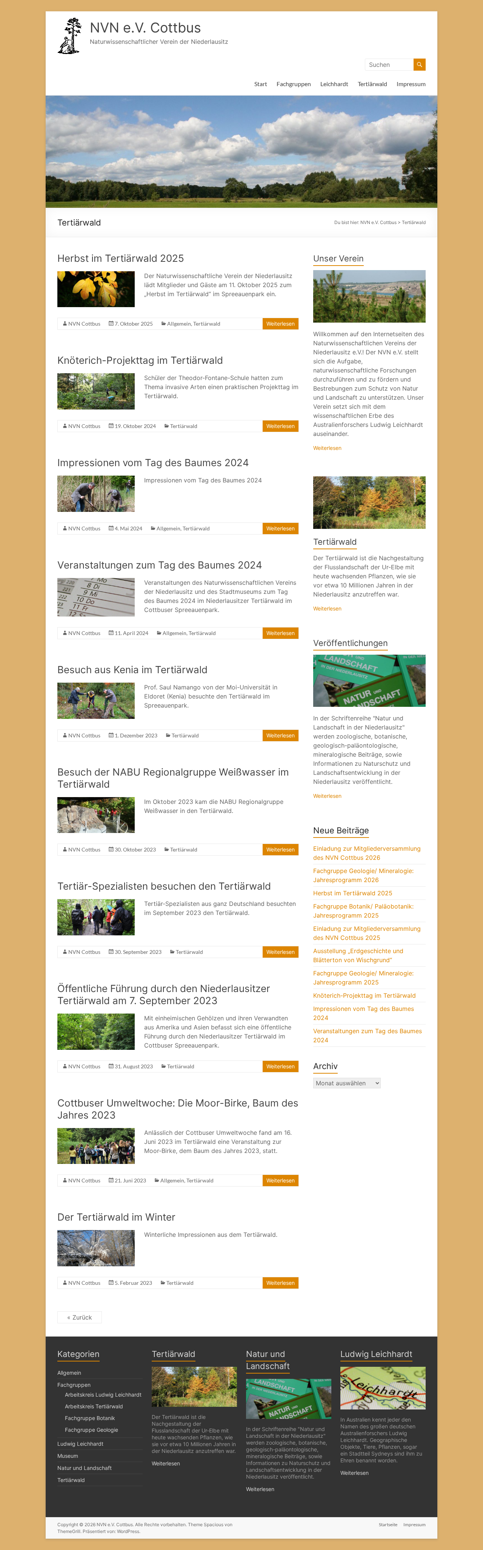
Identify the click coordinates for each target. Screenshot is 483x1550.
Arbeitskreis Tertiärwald (94, 1406)
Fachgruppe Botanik (90, 1418)
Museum (67, 1456)
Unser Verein (338, 258)
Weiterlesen (280, 323)
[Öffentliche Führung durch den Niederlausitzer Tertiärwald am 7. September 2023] (96, 1017)
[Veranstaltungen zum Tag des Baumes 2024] (96, 582)
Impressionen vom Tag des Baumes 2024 (153, 462)
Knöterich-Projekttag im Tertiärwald (140, 360)
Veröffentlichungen (350, 643)
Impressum (411, 83)
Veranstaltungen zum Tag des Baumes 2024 (159, 565)
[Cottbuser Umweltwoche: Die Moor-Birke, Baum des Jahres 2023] (96, 1132)
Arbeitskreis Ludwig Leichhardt (103, 1394)
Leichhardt (334, 83)
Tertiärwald (372, 83)
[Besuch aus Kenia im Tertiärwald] (96, 686)
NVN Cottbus (84, 323)
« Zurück (79, 1317)
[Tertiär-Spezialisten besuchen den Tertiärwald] (96, 903)
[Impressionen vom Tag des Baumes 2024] (96, 479)
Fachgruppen (294, 83)
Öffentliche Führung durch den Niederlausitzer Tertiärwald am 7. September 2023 (163, 994)
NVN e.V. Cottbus (145, 27)
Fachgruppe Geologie (91, 1429)
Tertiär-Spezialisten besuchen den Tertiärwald (164, 886)
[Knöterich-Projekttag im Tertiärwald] (96, 377)
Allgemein (179, 323)
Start (260, 83)
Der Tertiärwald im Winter (116, 1217)
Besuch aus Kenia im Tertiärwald (132, 669)
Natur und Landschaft (84, 1468)
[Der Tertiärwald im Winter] (96, 1234)
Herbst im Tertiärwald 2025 (120, 258)
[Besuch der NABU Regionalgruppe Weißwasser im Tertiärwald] (96, 801)
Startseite (388, 1524)
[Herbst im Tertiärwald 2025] (96, 275)
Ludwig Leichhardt (80, 1443)
